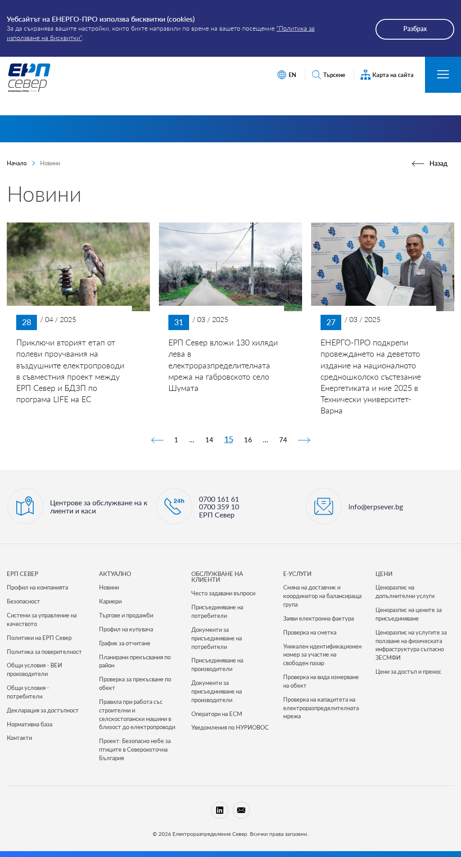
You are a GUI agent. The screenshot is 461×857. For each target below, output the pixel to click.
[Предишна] (157, 439)
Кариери (110, 601)
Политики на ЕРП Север (39, 637)
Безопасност (23, 601)
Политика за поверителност (44, 651)
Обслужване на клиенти (217, 576)
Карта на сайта (393, 74)
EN (292, 74)
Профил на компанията (37, 587)
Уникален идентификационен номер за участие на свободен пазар (322, 655)
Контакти (19, 737)
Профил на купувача (126, 629)
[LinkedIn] (219, 810)
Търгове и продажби (126, 615)
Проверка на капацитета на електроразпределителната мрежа (321, 708)
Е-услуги (297, 573)
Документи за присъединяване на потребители (216, 638)
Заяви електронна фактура (318, 618)
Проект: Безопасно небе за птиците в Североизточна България (135, 749)
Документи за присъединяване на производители (216, 691)
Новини (109, 587)
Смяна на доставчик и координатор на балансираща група (322, 596)
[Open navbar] (443, 75)
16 (248, 439)
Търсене (334, 74)
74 (283, 439)
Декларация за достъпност (43, 710)
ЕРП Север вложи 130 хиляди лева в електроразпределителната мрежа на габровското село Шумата (223, 365)
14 (209, 439)
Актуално (115, 573)
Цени (384, 573)
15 (228, 439)
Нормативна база (29, 724)
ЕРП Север (22, 573)
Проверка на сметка (309, 632)
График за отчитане (124, 643)
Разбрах (415, 28)
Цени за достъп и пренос (408, 671)
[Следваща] (304, 439)
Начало (17, 163)
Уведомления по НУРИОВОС (230, 727)
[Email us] (241, 810)
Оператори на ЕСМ (216, 713)
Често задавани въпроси (223, 593)
